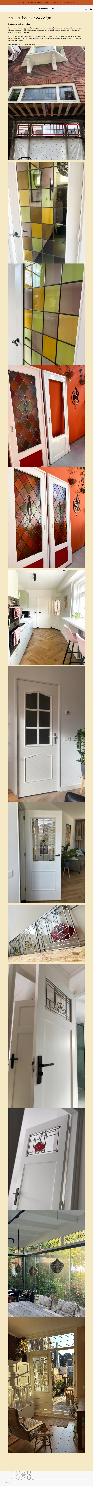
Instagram (32, 44)
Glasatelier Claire (14, 1483)
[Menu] (2, 8)
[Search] (7, 8)
